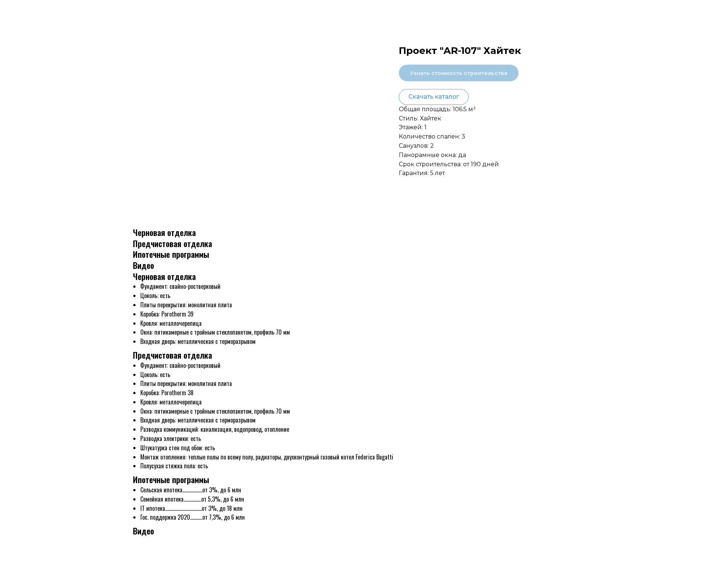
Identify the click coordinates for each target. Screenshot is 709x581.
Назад (22, 11)
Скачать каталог (433, 96)
